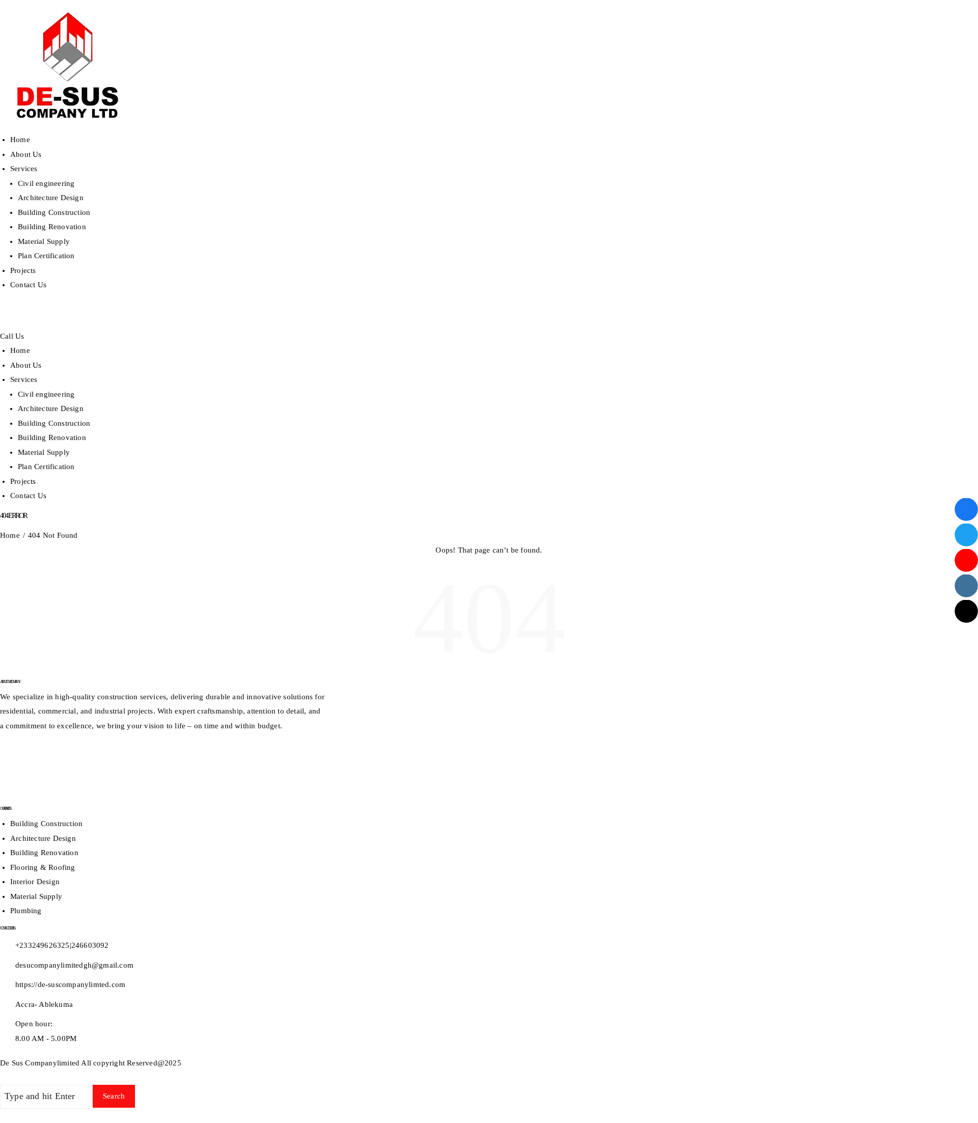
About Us (26, 154)
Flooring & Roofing (42, 867)
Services (24, 169)
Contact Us (28, 285)
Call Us (12, 336)
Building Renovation (52, 227)
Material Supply (44, 241)
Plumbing (26, 911)
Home (20, 139)
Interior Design (35, 882)
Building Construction (54, 212)
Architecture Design (51, 198)
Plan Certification (46, 256)
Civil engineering (46, 183)
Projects (23, 270)
